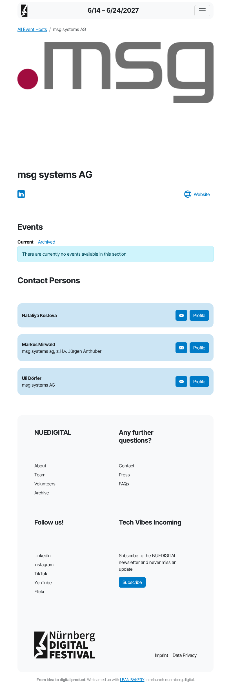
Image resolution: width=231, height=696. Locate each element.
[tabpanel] (115, 254)
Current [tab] (25, 242)
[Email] (181, 315)
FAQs (124, 484)
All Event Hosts (32, 29)
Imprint (161, 655)
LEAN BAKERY (132, 679)
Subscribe (132, 582)
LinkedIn (42, 555)
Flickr (39, 591)
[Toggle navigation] (202, 10)
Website (202, 194)
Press (124, 475)
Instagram (44, 564)
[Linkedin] (21, 194)
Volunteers (44, 484)
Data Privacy (185, 655)
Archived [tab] (46, 242)
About (40, 466)
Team (39, 475)
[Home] (24, 11)
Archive (41, 493)
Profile (199, 315)
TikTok (40, 573)
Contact (126, 466)
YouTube (43, 582)
